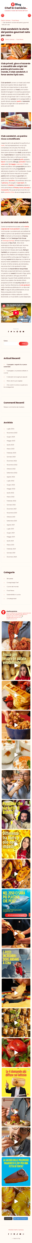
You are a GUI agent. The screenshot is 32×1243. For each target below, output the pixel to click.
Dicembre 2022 (12, 461)
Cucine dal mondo (13, 586)
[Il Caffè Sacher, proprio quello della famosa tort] (16, 1171)
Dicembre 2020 (12, 557)
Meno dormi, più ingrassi (14, 381)
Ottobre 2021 (11, 517)
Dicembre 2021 (11, 509)
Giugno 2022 (11, 485)
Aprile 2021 (10, 541)
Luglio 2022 (10, 481)
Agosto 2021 (11, 525)
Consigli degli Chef (12, 582)
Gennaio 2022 (11, 505)
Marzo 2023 (10, 449)
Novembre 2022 (12, 465)
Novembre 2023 (12, 433)
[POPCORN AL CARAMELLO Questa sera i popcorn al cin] (16, 725)
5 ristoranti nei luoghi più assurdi (17, 377)
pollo (21, 159)
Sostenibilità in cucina (13, 594)
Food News (19, 39)
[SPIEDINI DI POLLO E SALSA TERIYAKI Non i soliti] (16, 1022)
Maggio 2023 (11, 441)
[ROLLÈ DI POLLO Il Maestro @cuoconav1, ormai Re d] (16, 1141)
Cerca (5, 341)
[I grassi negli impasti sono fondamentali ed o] (16, 844)
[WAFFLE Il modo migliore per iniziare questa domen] (16, 695)
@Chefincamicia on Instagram (16, 915)
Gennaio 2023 (11, 457)
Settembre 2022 (12, 473)
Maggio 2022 (11, 489)
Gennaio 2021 (11, 553)
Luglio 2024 (10, 429)
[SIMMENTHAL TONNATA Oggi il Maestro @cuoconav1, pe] (16, 1112)
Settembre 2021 (12, 521)
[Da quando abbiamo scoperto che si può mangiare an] (16, 963)
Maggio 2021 (11, 537)
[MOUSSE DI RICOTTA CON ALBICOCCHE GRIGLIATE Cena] (16, 754)
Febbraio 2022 (11, 501)
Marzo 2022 (10, 497)
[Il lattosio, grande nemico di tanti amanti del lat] (16, 1082)
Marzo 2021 (10, 545)
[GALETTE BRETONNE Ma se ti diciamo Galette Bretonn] (16, 873)
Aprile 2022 (10, 493)
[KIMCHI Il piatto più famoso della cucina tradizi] (16, 635)
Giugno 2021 (11, 533)
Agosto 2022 (11, 477)
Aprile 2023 (10, 445)
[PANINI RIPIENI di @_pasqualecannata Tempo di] (16, 933)
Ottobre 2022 (11, 469)
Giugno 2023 (11, 437)
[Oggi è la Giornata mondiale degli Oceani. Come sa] (16, 903)
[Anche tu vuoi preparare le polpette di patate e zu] (16, 665)
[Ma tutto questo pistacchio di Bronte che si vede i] (16, 814)
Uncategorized (11, 598)
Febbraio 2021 (11, 549)
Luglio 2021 (10, 529)
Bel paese (10, 578)
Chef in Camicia (16, 7)
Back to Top (17, 1238)
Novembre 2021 (12, 513)
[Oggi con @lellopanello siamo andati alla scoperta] (16, 993)
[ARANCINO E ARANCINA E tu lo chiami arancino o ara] (16, 784)
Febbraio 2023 (11, 453)
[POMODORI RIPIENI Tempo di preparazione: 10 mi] (16, 1052)
